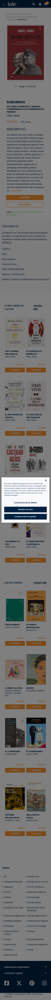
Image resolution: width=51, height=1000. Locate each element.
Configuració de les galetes (25, 502)
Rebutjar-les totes (25, 509)
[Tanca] (46, 480)
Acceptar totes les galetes (25, 516)
